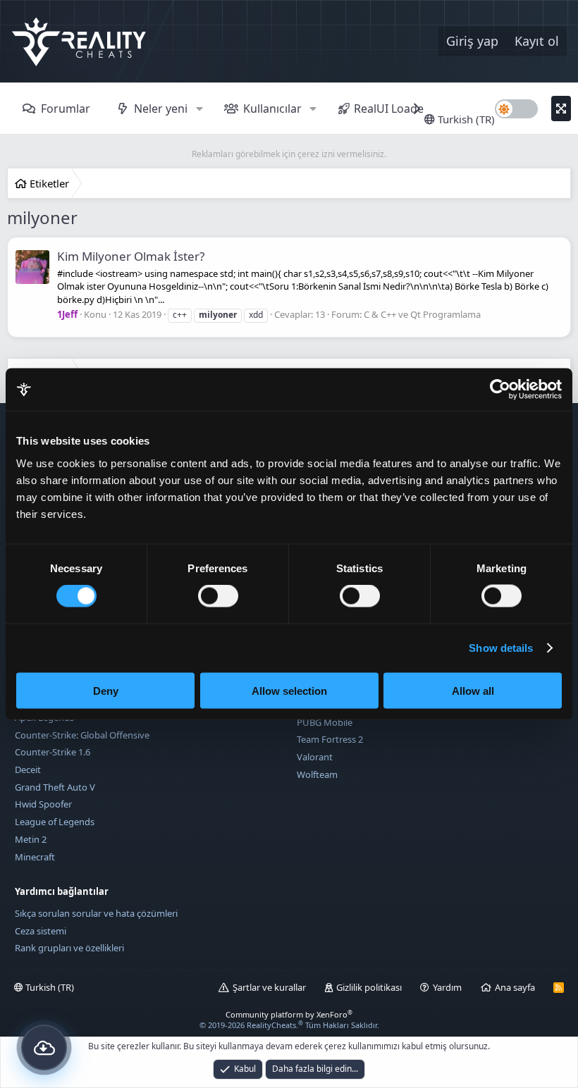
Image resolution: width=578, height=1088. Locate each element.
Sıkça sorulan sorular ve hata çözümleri (96, 913)
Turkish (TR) (465, 119)
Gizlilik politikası (369, 987)
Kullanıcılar (272, 108)
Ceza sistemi (40, 931)
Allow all (473, 690)
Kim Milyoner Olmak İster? (130, 256)
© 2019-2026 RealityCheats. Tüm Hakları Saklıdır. (289, 1025)
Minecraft (35, 857)
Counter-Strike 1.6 (52, 752)
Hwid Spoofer (43, 804)
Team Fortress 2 (330, 739)
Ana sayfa (515, 987)
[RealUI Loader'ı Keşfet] (44, 1047)
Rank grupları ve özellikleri (69, 947)
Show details (501, 648)
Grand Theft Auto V (55, 787)
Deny (105, 690)
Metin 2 (31, 839)
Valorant (315, 756)
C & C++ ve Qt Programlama (422, 314)
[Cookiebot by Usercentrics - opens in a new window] (500, 389)
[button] (199, 108)
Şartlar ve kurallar (269, 987)
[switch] (218, 596)
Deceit (28, 769)
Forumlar (65, 108)
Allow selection (289, 690)
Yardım (447, 987)
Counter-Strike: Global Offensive (82, 735)
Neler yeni (160, 108)
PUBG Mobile (324, 722)
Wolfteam (317, 774)
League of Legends (54, 821)
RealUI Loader (391, 108)
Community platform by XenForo (289, 1014)
